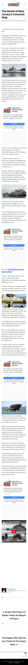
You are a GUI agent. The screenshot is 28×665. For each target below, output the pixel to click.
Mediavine (17, 662)
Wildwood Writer (12, 588)
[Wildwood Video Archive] (14, 4)
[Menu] (2, 4)
